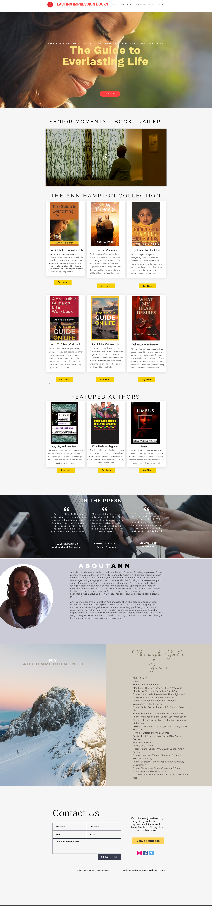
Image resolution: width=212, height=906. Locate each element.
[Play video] (106, 157)
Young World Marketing (153, 870)
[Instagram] (139, 853)
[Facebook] (145, 853)
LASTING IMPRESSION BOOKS (82, 4)
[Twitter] (151, 853)
